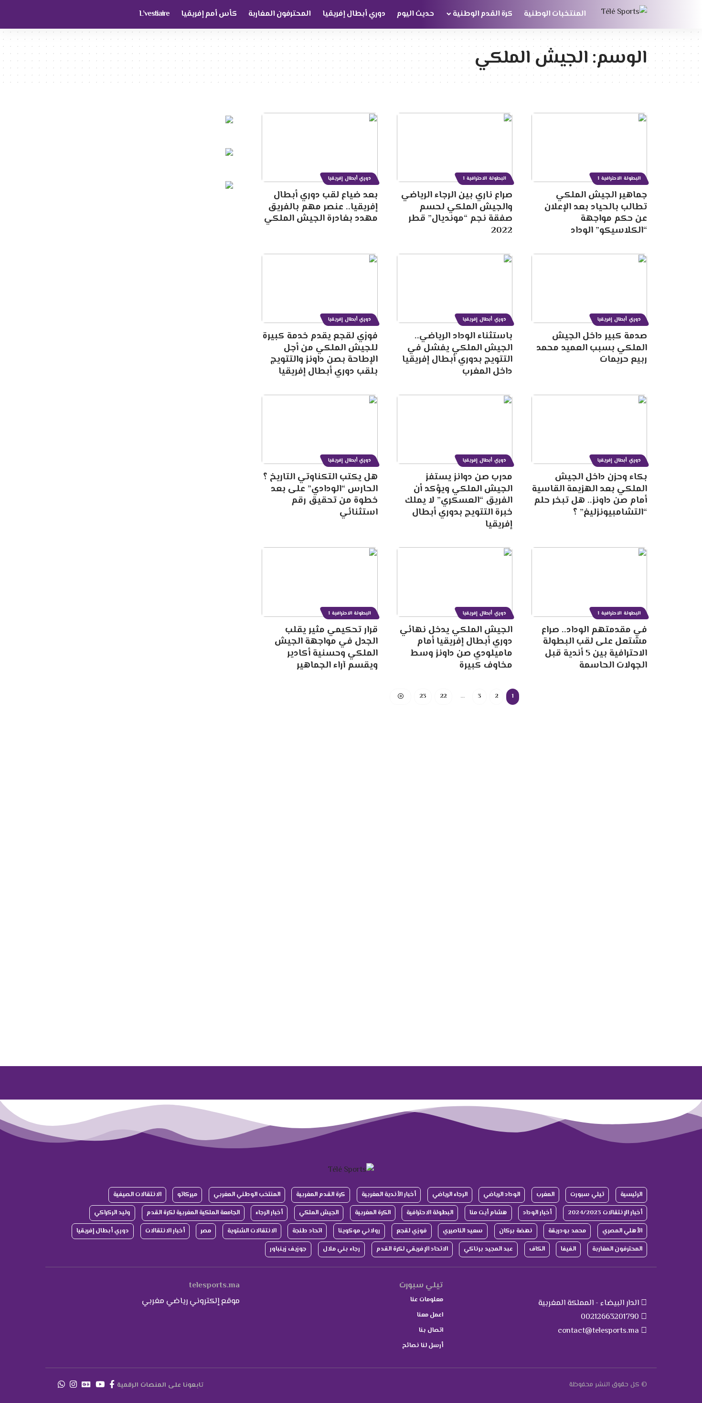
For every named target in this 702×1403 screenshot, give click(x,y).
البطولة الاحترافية (429, 1213)
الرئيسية (631, 1194)
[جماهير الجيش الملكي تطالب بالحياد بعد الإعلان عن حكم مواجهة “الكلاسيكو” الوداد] (589, 147)
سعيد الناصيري (463, 1231)
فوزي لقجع (411, 1231)
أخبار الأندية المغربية (389, 1194)
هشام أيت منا (488, 1213)
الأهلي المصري (622, 1231)
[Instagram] (73, 1385)
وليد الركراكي (112, 1213)
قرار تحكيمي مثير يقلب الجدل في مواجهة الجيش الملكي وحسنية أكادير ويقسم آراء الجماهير (326, 647)
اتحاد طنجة (307, 1231)
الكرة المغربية (373, 1213)
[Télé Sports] (624, 14)
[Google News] (86, 1385)
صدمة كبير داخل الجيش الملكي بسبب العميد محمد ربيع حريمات (591, 348)
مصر (206, 1231)
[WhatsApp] (61, 1385)
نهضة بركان (515, 1231)
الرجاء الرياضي (450, 1194)
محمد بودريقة (567, 1231)
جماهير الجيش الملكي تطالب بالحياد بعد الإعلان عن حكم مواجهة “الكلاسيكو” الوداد (595, 212)
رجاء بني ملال (341, 1249)
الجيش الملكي (319, 1213)
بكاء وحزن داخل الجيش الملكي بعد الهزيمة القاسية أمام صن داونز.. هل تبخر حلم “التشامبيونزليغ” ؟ (589, 494)
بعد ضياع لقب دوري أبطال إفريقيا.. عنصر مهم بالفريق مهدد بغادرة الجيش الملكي (321, 207)
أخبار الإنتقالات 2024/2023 (605, 1213)
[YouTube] (100, 1385)
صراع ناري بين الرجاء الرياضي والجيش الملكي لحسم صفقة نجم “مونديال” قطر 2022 (456, 212)
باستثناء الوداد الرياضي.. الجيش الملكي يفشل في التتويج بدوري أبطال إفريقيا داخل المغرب (457, 353)
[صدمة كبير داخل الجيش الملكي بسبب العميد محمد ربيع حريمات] (589, 288)
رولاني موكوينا (359, 1231)
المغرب (545, 1194)
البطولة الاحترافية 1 (619, 178)
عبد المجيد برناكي (488, 1249)
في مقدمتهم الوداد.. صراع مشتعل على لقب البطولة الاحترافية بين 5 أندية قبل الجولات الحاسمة (594, 647)
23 (422, 696)
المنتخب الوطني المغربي (246, 1194)
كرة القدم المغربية (320, 1194)
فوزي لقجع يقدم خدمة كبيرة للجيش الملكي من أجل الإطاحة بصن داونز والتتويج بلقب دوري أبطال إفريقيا (320, 353)
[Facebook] (112, 1385)
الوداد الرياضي (501, 1194)
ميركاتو (187, 1194)
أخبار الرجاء (269, 1213)
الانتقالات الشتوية (252, 1231)
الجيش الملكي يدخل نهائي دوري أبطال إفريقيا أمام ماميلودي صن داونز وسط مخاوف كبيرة (456, 647)
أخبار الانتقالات (165, 1231)
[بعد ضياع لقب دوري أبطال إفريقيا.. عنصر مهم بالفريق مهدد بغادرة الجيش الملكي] (319, 147)
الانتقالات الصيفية (137, 1194)
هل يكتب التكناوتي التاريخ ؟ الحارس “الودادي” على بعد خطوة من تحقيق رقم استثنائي (320, 494)
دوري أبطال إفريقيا (350, 178)
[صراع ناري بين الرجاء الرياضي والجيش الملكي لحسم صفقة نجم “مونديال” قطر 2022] (454, 147)
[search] (62, 14)
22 (443, 696)
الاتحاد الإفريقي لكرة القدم (412, 1249)
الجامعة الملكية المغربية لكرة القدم (193, 1213)
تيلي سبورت (587, 1194)
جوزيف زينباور (288, 1249)
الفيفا (568, 1249)
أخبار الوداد (537, 1213)
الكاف (537, 1249)
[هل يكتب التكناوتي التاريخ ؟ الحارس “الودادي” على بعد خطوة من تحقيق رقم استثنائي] (319, 429)
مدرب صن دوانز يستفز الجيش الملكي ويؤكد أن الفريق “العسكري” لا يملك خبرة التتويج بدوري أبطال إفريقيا (458, 500)
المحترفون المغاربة (617, 1249)
